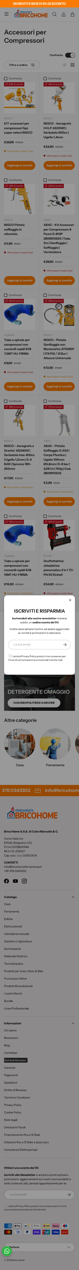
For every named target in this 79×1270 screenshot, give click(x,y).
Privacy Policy (28, 656)
